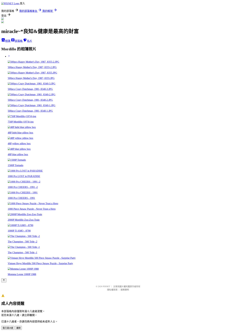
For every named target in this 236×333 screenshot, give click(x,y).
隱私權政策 (112, 289)
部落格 (19, 41)
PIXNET (106, 286)
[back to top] (3, 280)
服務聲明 (125, 289)
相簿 (8, 41)
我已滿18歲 (8, 328)
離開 (18, 328)
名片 (29, 41)
